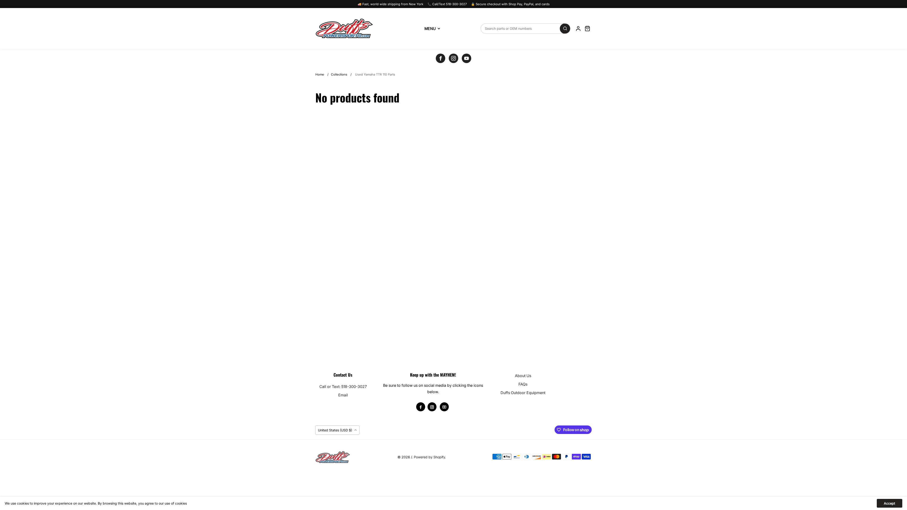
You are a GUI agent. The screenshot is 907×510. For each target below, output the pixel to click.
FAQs (522, 384)
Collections (339, 74)
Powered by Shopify (429, 457)
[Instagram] (453, 58)
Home (319, 74)
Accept (889, 503)
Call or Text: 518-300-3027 (343, 386)
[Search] (565, 28)
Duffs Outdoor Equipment (523, 392)
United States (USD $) (335, 430)
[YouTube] (466, 58)
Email (343, 395)
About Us (523, 375)
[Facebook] (440, 58)
